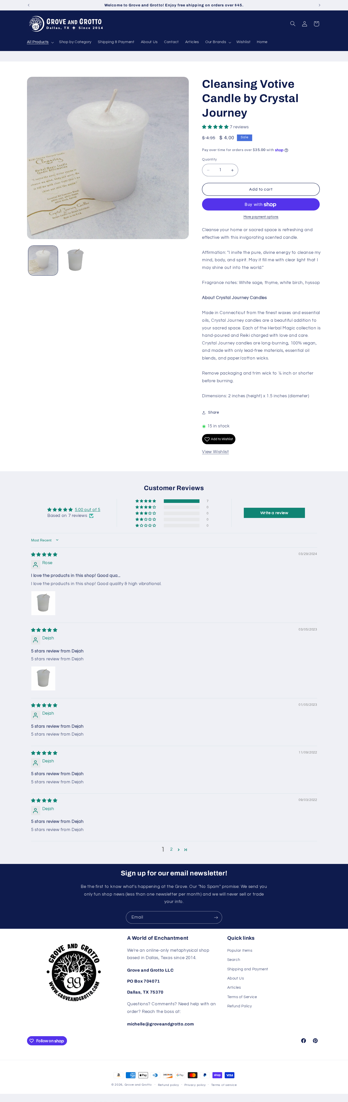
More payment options (261, 217)
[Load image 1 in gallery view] (43, 261)
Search (233, 960)
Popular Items (239, 950)
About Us (235, 978)
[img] (44, 554)
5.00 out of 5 (87, 509)
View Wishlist (215, 452)
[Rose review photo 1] (43, 603)
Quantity (209, 160)
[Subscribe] (216, 917)
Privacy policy (195, 1085)
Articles (234, 987)
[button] (40, 42)
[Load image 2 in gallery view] (75, 261)
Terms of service (224, 1085)
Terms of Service (242, 997)
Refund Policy (239, 1006)
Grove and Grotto (138, 1084)
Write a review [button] (274, 513)
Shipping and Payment (248, 969)
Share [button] (213, 413)
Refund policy (168, 1085)
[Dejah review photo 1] (43, 678)
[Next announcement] (319, 5)
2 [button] (171, 849)
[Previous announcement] (28, 5)
